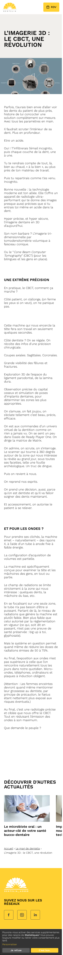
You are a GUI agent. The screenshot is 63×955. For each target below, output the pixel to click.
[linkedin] (35, 915)
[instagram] (22, 915)
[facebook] (8, 915)
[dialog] (31, 942)
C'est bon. (44, 950)
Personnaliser (9, 944)
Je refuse (16, 950)
